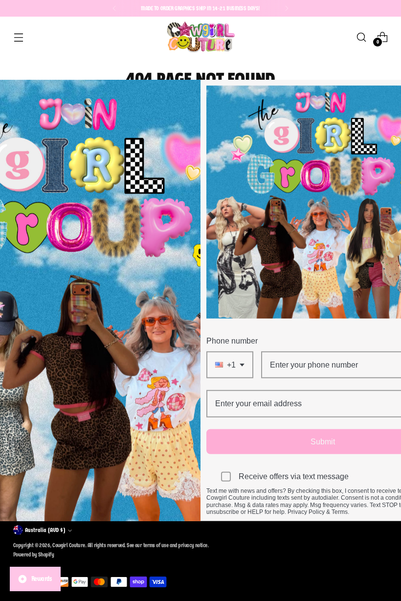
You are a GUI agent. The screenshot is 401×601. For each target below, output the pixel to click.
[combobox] (229, 364)
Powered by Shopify (33, 554)
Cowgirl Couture (68, 545)
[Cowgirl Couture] (200, 37)
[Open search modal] (362, 37)
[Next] (286, 8)
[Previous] (114, 8)
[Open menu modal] (18, 37)
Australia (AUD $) (45, 530)
